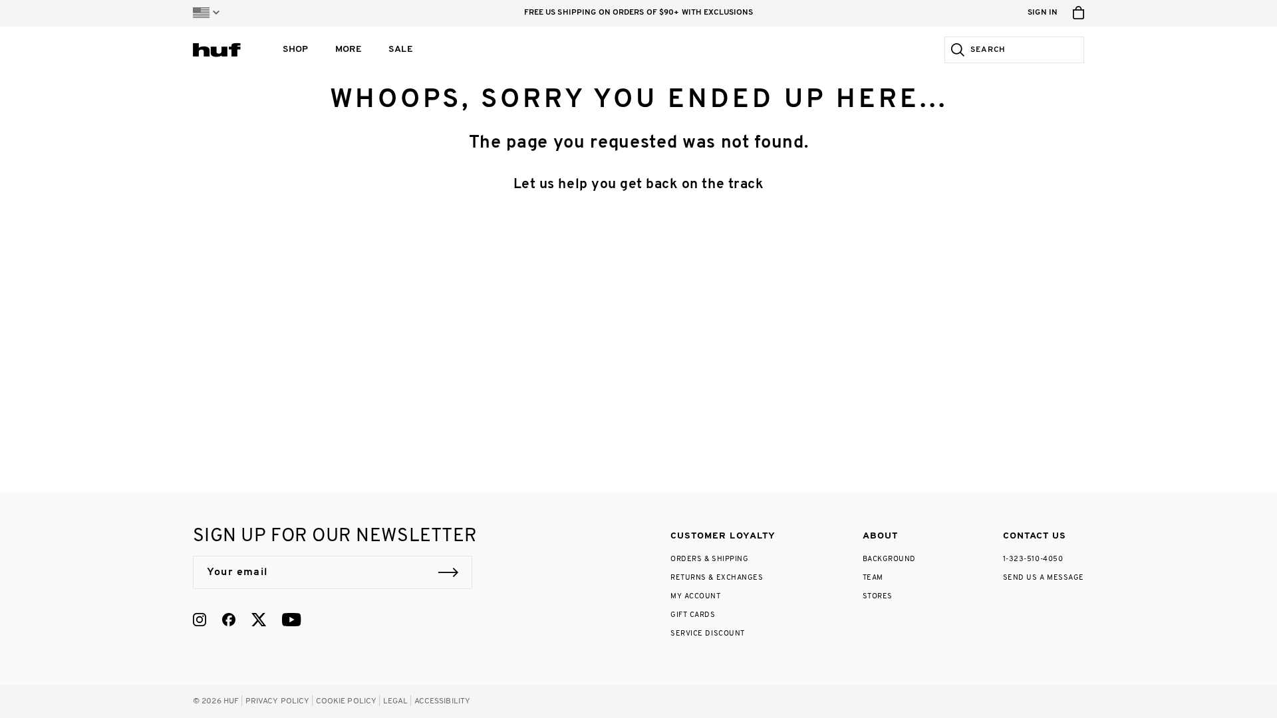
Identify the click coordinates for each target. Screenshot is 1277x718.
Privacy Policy (277, 701)
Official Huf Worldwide (222, 49)
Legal (395, 701)
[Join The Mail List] (448, 572)
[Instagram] (199, 619)
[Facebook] (228, 619)
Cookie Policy (346, 701)
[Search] (955, 49)
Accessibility (442, 701)
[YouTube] (291, 619)
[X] (258, 619)
